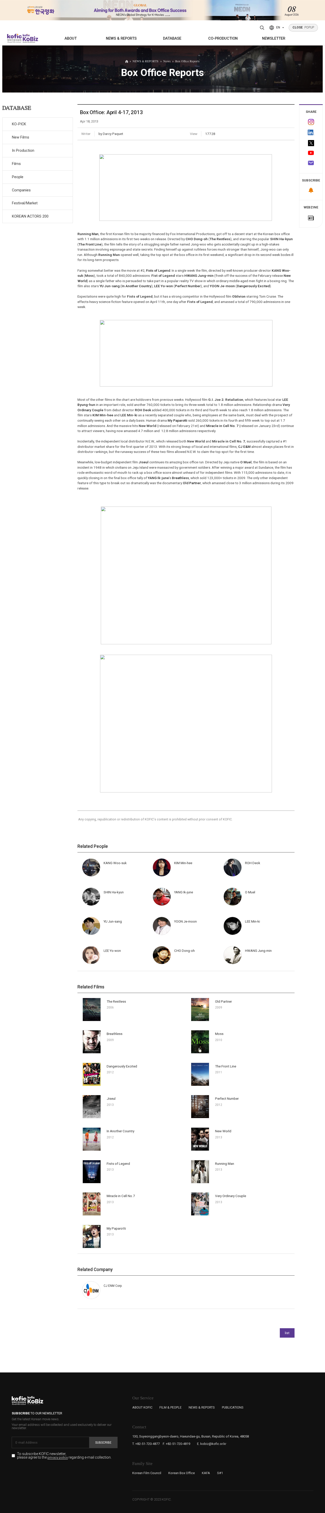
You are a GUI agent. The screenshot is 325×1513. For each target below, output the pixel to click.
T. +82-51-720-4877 (146, 1444)
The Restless (220, 239)
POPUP (303, 27)
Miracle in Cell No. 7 (222, 426)
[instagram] (310, 122)
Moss (89, 275)
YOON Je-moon (222, 286)
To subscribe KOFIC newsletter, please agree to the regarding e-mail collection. (64, 1455)
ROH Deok (143, 410)
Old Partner (192, 483)
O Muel (246, 462)
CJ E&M (244, 447)
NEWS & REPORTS (121, 38)
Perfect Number (188, 286)
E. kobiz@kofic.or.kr (211, 1444)
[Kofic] (14, 38)
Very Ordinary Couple (230, 1196)
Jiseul (144, 462)
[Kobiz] (30, 38)
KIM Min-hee (102, 415)
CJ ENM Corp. (113, 1286)
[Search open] (262, 27)
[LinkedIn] (310, 132)
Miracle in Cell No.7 (121, 1196)
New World (223, 1131)
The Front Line (90, 244)
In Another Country (136, 286)
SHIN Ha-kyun (281, 239)
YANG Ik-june (158, 478)
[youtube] (310, 153)
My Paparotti (177, 420)
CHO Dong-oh (197, 239)
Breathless (180, 478)
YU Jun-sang (110, 286)
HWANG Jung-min (199, 275)
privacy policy (57, 1457)
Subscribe (103, 1442)
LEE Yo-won (163, 286)
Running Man (88, 234)
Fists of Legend (158, 270)
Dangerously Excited (253, 286)
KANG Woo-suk (115, 863)
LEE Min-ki (128, 415)
